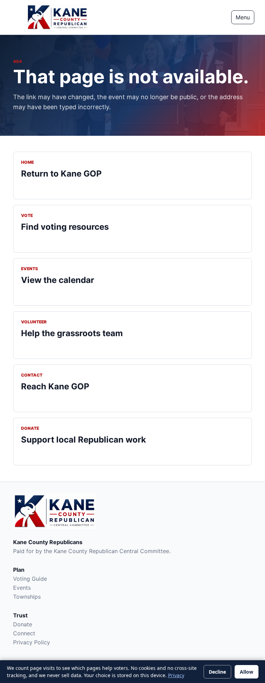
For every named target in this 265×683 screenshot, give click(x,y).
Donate (22, 624)
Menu (243, 17)
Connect (24, 633)
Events (22, 587)
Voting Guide (30, 578)
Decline (217, 671)
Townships (27, 596)
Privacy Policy (31, 642)
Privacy (176, 675)
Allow (246, 671)
